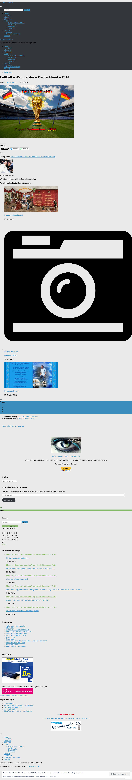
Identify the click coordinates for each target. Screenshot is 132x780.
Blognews (7, 19)
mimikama (12, 24)
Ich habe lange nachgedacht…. (17, 558)
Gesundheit (10, 637)
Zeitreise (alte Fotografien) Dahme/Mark (18, 705)
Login (10, 15)
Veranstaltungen (12, 644)
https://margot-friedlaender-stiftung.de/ (66, 456)
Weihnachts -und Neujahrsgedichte (19, 631)
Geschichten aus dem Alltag (25, 554)
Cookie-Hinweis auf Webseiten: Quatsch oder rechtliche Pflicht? (66, 718)
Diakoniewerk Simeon (16, 23)
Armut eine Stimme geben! (16, 646)
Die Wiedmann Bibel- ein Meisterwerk (18, 711)
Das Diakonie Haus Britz (13, 707)
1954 (12, 157)
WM (53, 157)
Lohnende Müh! (10, 709)
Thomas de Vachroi (10, 82)
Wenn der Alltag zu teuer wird (17, 579)
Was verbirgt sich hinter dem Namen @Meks (22, 611)
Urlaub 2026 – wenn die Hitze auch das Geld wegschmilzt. (27, 600)
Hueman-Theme (33, 766)
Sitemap (7, 36)
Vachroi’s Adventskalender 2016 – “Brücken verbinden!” (26, 641)
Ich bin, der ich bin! (11, 391)
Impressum (8, 32)
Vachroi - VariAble (6, 2)
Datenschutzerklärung (12, 34)
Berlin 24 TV (12, 26)
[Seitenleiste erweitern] (1, 399)
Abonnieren (8, 500)
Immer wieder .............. (12, 703)
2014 (23, 157)
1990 (20, 157)
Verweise (11, 28)
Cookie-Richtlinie (53, 776)
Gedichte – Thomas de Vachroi (17, 630)
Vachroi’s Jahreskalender (15, 643)
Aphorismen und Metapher (16, 626)
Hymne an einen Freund (13, 215)
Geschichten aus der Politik (46, 554)
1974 (16, 157)
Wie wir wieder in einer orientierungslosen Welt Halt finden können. (30, 568)
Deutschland (30, 157)
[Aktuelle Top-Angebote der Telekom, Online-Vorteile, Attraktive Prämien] (17, 694)
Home (6, 13)
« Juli (4, 544)
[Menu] (1, 6)
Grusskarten (8, 72)
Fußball (41, 157)
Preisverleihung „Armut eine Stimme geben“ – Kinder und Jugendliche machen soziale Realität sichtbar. (44, 590)
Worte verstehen (10, 355)
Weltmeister (48, 157)
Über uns (7, 17)
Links (6, 21)
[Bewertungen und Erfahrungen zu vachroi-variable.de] (14, 695)
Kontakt (7, 30)
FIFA (36, 157)
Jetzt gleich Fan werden (13, 426)
